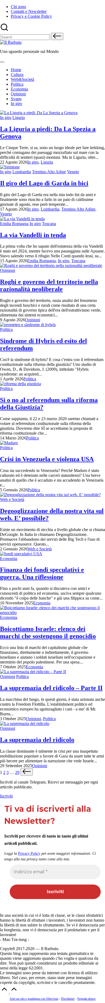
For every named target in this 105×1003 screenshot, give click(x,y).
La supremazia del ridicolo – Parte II (51, 687)
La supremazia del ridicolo (37, 739)
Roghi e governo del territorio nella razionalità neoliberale (49, 285)
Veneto (73, 171)
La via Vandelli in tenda (33, 235)
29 (17, 772)
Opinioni (7, 270)
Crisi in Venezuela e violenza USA (47, 459)
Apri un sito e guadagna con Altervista (33, 999)
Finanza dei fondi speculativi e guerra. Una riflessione (42, 573)
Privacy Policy (29, 854)
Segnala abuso (86, 999)
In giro (5, 117)
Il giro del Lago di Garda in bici (44, 183)
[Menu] (2, 62)
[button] (57, 36)
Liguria (18, 117)
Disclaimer (68, 999)
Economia (8, 558)
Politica (6, 329)
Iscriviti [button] (6, 796)
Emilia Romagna (14, 223)
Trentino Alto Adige (49, 171)
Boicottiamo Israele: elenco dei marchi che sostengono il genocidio (48, 632)
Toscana (49, 223)
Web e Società (12, 499)
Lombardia (21, 171)
